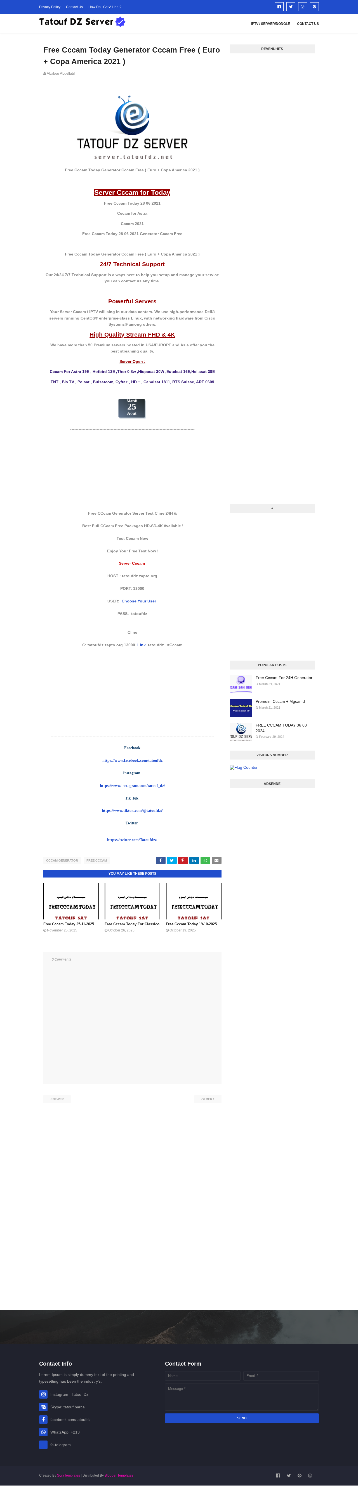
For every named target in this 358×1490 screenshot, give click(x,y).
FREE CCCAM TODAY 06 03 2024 (281, 728)
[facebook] (279, 6)
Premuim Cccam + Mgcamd (280, 701)
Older (206, 1099)
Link (141, 645)
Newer (58, 1099)
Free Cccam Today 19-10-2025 (191, 924)
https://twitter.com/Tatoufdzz (132, 840)
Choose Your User (139, 601)
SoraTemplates (68, 1475)
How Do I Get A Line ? (104, 7)
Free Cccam (96, 860)
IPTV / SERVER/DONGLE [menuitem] (270, 24)
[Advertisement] (132, 471)
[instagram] (302, 6)
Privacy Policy (49, 7)
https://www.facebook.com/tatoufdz (132, 760)
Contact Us (74, 7)
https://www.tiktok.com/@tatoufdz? (132, 810)
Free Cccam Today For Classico (132, 924)
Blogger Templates (119, 1475)
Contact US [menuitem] (308, 24)
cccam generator (62, 860)
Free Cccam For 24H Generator (284, 677)
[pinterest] (314, 6)
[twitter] (290, 6)
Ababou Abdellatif (61, 73)
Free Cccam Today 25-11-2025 (68, 924)
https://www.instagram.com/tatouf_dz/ (132, 786)
